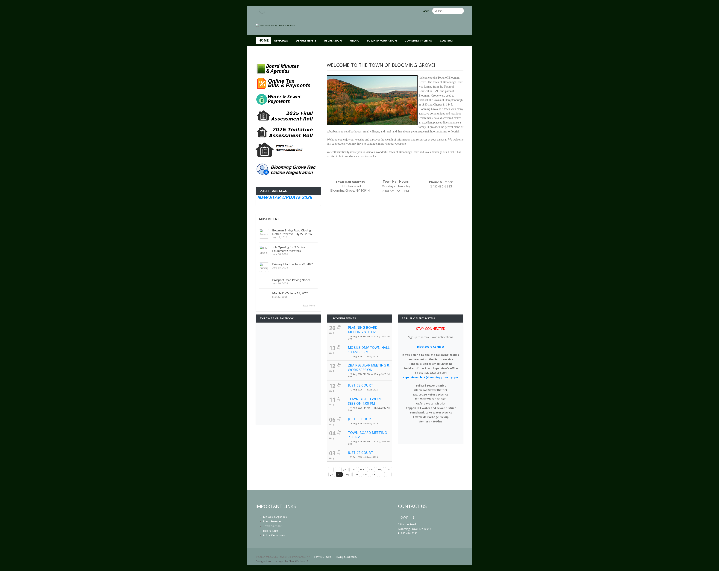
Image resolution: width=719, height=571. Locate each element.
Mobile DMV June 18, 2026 (290, 293)
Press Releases (272, 521)
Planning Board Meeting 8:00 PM (362, 329)
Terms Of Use (322, 556)
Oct (356, 474)
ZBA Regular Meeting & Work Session (368, 367)
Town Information (381, 40)
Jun (388, 469)
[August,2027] (389, 474)
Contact (447, 40)
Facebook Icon (262, 10)
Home (263, 40)
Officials (281, 40)
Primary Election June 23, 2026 (292, 264)
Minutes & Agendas (275, 516)
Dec (374, 474)
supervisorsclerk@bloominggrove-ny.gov (431, 377)
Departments (306, 40)
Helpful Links (270, 530)
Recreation (333, 40)
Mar (362, 469)
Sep (347, 474)
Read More (309, 306)
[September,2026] (382, 474)
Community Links (418, 40)
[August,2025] (331, 469)
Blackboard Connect (430, 346)
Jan (344, 469)
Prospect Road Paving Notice (291, 280)
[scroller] (712, 566)
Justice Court (360, 385)
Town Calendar (272, 526)
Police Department (274, 535)
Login (425, 10)
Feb (353, 469)
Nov (365, 474)
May (380, 469)
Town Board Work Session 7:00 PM (365, 401)
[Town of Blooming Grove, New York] (275, 25)
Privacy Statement (346, 556)
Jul (331, 474)
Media (354, 40)
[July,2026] (337, 469)
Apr (371, 469)
